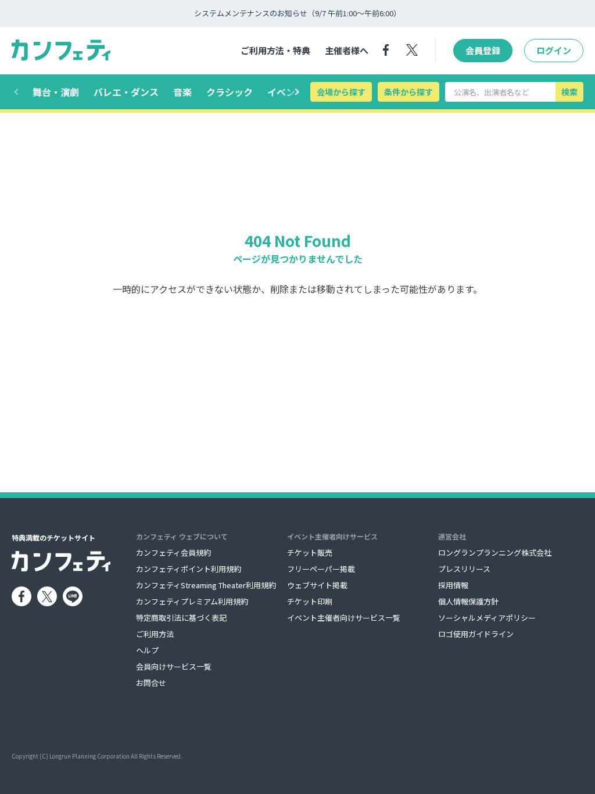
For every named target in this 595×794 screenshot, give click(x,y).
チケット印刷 (309, 601)
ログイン (553, 50)
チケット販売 (309, 552)
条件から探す (408, 92)
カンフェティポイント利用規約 (188, 568)
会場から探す (341, 92)
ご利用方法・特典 (275, 50)
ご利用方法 (155, 633)
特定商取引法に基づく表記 (181, 617)
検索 (569, 92)
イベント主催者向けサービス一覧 (343, 617)
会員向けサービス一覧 (174, 666)
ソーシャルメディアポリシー (487, 617)
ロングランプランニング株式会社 (494, 552)
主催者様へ (346, 50)
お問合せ (151, 682)
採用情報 (453, 585)
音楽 (182, 91)
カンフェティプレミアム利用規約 (192, 601)
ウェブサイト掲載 (317, 585)
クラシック (229, 91)
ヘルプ (147, 650)
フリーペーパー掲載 (321, 568)
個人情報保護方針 (468, 601)
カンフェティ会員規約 (173, 552)
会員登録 (482, 50)
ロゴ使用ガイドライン (476, 633)
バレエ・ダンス (126, 91)
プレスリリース (464, 568)
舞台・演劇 (56, 91)
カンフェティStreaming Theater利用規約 (206, 585)
